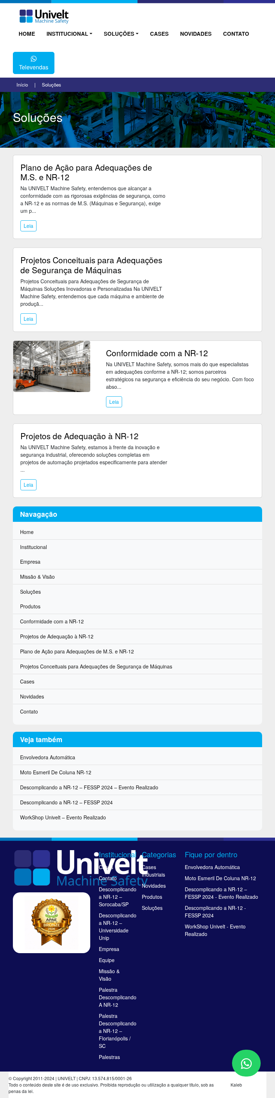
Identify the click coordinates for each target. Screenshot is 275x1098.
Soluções (119, 34)
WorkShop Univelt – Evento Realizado (63, 817)
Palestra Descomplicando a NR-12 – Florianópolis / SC (116, 1030)
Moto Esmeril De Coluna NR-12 (55, 772)
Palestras (109, 1056)
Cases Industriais (153, 870)
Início (22, 84)
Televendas (33, 67)
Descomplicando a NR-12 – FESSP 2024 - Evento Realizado (221, 893)
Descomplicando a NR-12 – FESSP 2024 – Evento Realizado (89, 787)
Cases (159, 34)
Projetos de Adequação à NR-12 (79, 435)
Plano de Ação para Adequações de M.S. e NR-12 (86, 171)
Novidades (196, 34)
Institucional (67, 34)
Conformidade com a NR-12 (157, 352)
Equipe (107, 960)
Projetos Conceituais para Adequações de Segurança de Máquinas (91, 264)
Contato (236, 34)
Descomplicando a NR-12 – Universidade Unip (116, 926)
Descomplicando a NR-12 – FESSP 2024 (66, 802)
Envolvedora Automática (47, 757)
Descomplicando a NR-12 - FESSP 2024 (215, 911)
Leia (28, 225)
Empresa (30, 561)
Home (27, 34)
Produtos (30, 606)
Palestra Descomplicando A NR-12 (116, 997)
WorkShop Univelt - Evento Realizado (215, 930)
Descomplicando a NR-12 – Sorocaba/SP (116, 897)
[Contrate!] (246, 1063)
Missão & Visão (37, 576)
